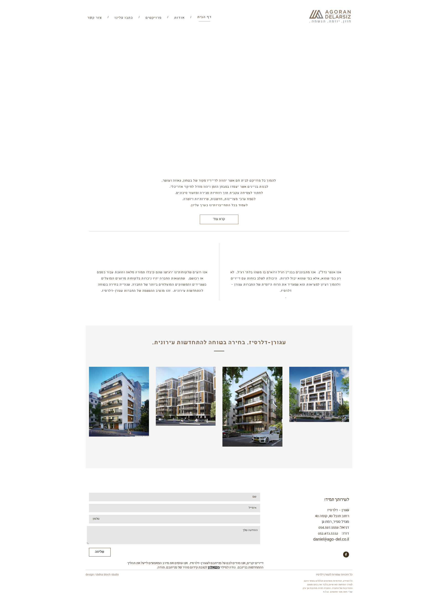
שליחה (99, 552)
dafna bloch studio (107, 574)
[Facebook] (346, 554)
